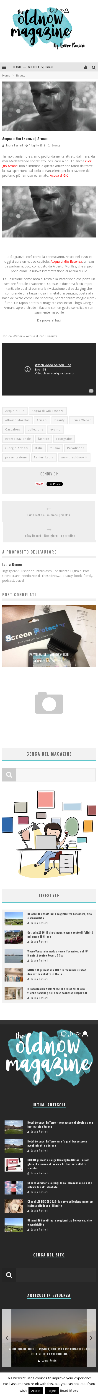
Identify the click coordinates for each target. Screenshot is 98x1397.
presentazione (16, 457)
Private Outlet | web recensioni (49, 654)
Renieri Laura (44, 457)
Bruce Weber (81, 420)
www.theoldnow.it (74, 457)
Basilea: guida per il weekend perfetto (49, 1354)
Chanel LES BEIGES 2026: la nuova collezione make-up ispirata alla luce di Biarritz (60, 1203)
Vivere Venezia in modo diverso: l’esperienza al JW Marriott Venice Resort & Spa (57, 953)
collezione (35, 429)
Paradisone (75, 448)
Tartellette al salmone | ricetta (48, 514)
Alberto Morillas (17, 420)
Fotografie (64, 439)
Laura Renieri (14, 145)
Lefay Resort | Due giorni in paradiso (49, 535)
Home (6, 75)
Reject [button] (52, 1391)
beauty (59, 420)
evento (55, 429)
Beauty (56, 145)
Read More (69, 1390)
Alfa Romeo (49, 721)
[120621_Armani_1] (49, 241)
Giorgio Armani (16, 448)
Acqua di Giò (59, 175)
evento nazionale (18, 439)
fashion (43, 439)
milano (55, 448)
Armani (42, 420)
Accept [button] (35, 1391)
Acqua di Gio (15, 411)
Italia (39, 448)
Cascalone (13, 429)
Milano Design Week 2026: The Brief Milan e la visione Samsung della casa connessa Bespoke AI (57, 991)
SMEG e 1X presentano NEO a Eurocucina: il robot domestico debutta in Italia (56, 972)
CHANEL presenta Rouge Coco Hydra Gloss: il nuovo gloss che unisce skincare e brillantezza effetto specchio (58, 1164)
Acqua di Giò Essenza (66, 261)
